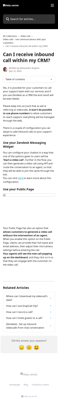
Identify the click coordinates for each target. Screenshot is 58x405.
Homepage (14, 384)
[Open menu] (52, 5)
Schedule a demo (40, 384)
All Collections (10, 36)
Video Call (25, 36)
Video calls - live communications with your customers (24, 41)
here (21, 178)
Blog (26, 384)
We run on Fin (31, 396)
